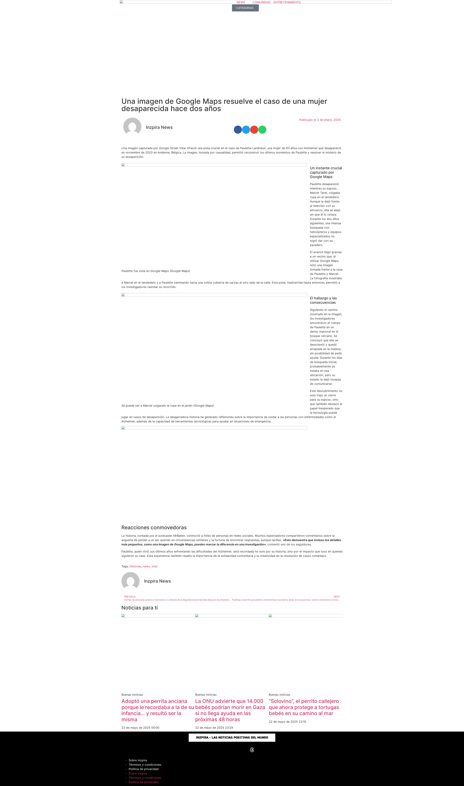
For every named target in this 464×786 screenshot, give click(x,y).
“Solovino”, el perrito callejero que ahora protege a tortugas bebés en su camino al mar (304, 707)
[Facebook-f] (212, 749)
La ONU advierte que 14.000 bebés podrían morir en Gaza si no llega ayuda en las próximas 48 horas (230, 710)
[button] (238, 130)
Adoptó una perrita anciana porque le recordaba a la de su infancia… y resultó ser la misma (157, 710)
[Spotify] (261, 749)
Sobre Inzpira (138, 760)
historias (135, 566)
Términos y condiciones (145, 764)
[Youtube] (232, 749)
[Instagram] (202, 749)
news (146, 566)
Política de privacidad (144, 769)
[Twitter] (241, 749)
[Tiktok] (222, 749)
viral (154, 566)
